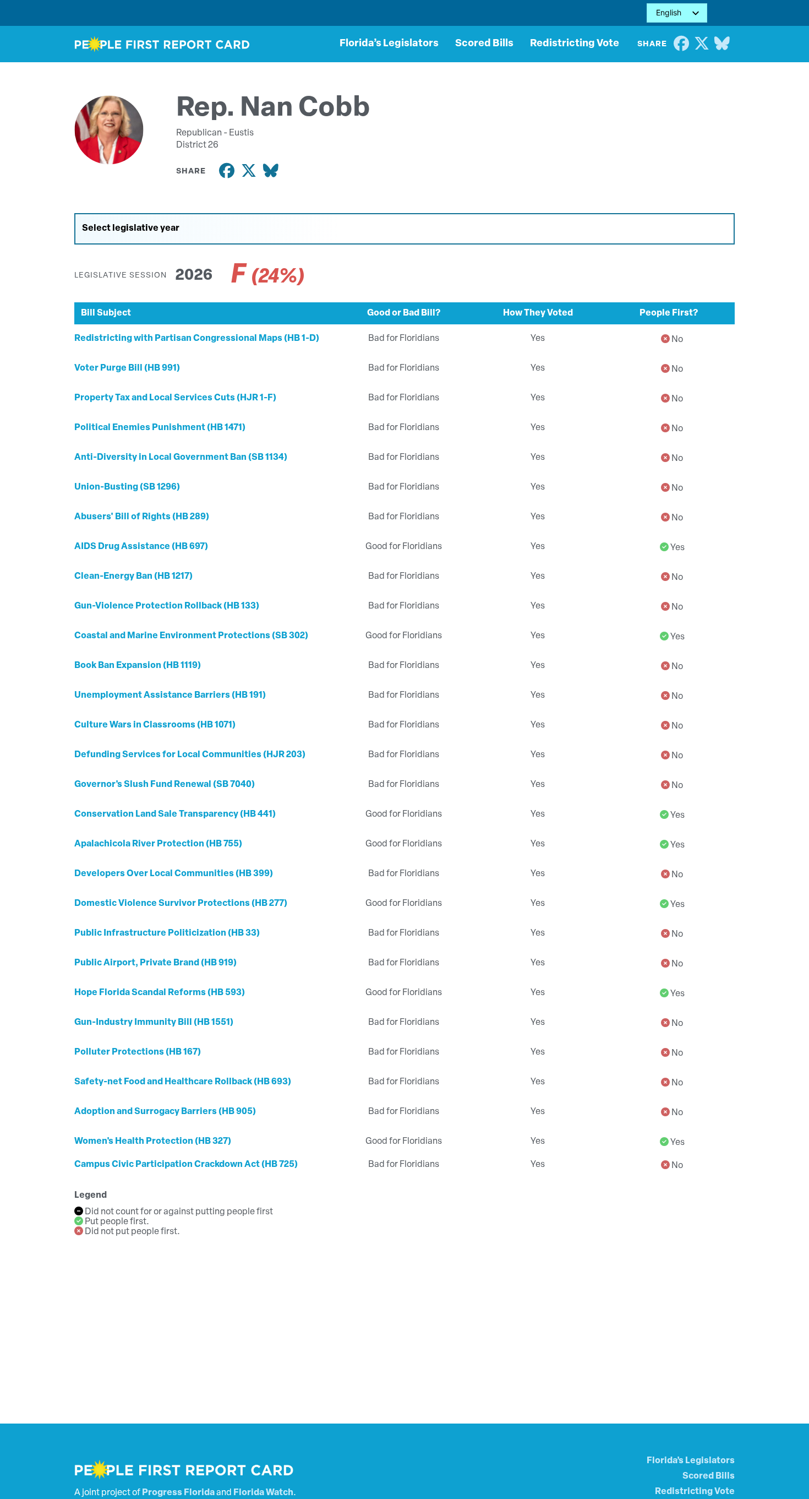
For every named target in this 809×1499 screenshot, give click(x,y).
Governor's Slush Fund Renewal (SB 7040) (164, 784)
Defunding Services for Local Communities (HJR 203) (189, 755)
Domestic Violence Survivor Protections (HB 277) (180, 903)
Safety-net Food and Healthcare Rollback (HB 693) (182, 1082)
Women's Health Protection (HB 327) (152, 1141)
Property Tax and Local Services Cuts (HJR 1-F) (175, 398)
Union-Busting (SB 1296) (127, 487)
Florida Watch (263, 1493)
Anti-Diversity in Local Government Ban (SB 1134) (180, 457)
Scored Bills (484, 44)
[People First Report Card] (162, 44)
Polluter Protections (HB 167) (137, 1052)
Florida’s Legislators (389, 44)
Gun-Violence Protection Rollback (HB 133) (166, 606)
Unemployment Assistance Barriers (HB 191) (170, 695)
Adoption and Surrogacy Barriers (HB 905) (165, 1111)
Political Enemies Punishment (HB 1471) (159, 427)
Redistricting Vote (574, 44)
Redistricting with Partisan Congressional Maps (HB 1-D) (196, 338)
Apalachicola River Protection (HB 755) (158, 844)
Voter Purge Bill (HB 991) (127, 368)
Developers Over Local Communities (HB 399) (173, 874)
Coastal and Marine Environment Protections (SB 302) (191, 636)
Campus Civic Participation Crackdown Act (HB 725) (186, 1164)
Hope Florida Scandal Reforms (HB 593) (159, 993)
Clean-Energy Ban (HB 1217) (133, 576)
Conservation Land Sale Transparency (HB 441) (175, 814)
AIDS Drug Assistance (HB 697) (141, 546)
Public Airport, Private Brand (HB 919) (155, 963)
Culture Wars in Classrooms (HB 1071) (155, 725)
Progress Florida (178, 1493)
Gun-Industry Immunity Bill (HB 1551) (153, 1022)
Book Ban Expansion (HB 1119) (137, 665)
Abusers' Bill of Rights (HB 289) (141, 517)
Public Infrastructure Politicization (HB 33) (167, 933)
